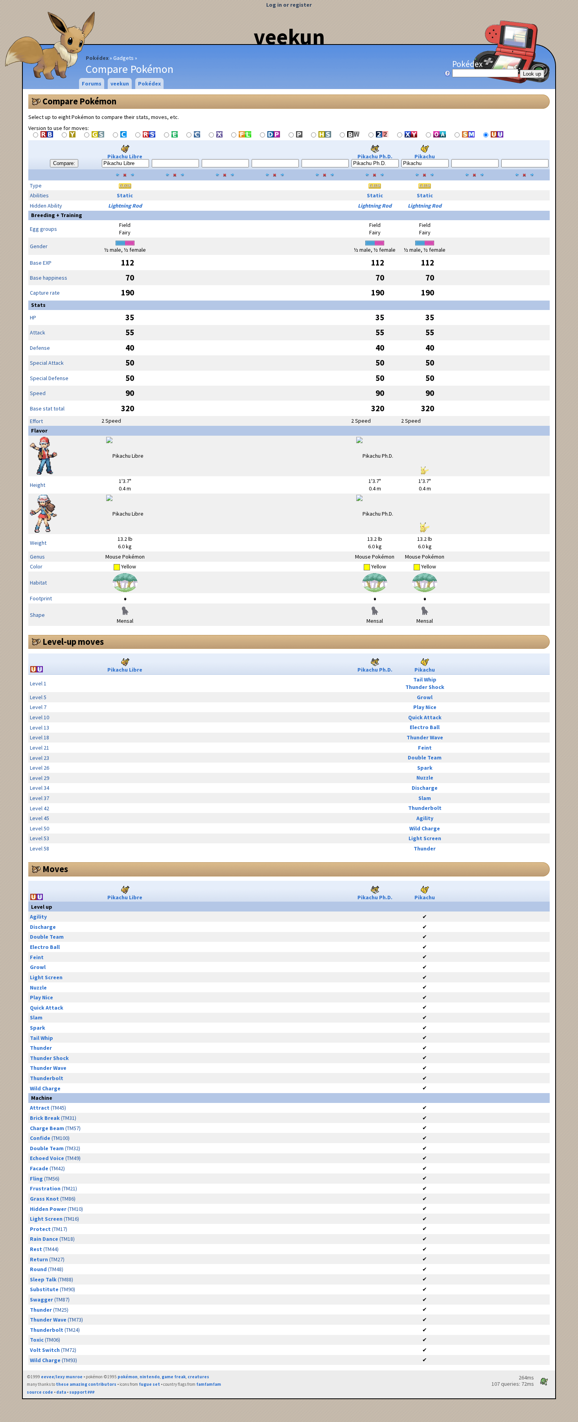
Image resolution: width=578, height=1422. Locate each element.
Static (125, 195)
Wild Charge (424, 828)
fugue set (149, 1384)
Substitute (44, 1289)
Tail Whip (424, 679)
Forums (91, 83)
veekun (289, 36)
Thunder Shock (424, 687)
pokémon (128, 1376)
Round (38, 1269)
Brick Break (45, 1117)
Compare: (64, 163)
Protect (40, 1229)
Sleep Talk (43, 1279)
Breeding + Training (56, 215)
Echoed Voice (47, 1158)
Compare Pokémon (79, 101)
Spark (425, 767)
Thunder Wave (425, 737)
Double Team (425, 757)
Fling (36, 1178)
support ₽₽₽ (82, 1392)
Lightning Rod (125, 205)
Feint (425, 747)
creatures (198, 1376)
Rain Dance (44, 1238)
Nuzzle (424, 777)
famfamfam (208, 1384)
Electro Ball (425, 727)
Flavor (39, 430)
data (61, 1392)
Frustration (45, 1188)
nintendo (150, 1376)
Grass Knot (44, 1198)
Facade (39, 1168)
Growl (425, 697)
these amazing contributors (86, 1384)
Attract (40, 1107)
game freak (174, 1376)
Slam (424, 798)
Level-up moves (73, 641)
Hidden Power (48, 1208)
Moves (55, 868)
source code (40, 1392)
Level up (41, 906)
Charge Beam (47, 1128)
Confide (40, 1138)
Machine (41, 1097)
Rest (36, 1249)
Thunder (425, 848)
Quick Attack (425, 717)
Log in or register (289, 4)
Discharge (425, 787)
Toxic (37, 1339)
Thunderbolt (425, 807)
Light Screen (425, 838)
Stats (38, 304)
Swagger (41, 1299)
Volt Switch (45, 1349)
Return (39, 1259)
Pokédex (97, 57)
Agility (424, 818)
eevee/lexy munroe (62, 1376)
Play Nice (424, 707)
